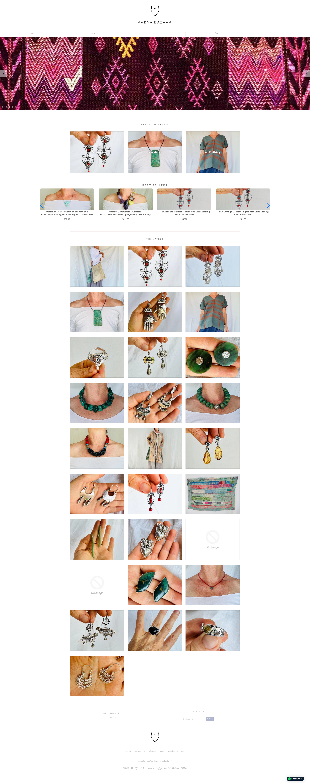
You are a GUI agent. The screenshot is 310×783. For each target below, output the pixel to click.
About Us (152, 751)
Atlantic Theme (143, 761)
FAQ (145, 751)
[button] (268, 205)
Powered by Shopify (165, 761)
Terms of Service (172, 751)
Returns (161, 751)
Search (128, 751)
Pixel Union (154, 761)
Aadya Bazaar (155, 22)
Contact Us (137, 751)
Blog (182, 751)
